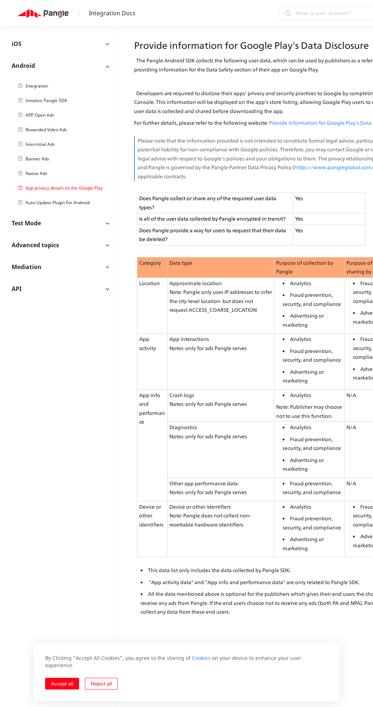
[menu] (58, 366)
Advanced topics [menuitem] (35, 245)
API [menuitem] (16, 289)
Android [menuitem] (23, 66)
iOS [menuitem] (16, 44)
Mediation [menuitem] (27, 267)
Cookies (201, 657)
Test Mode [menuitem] (26, 223)
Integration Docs (112, 13)
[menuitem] (58, 86)
